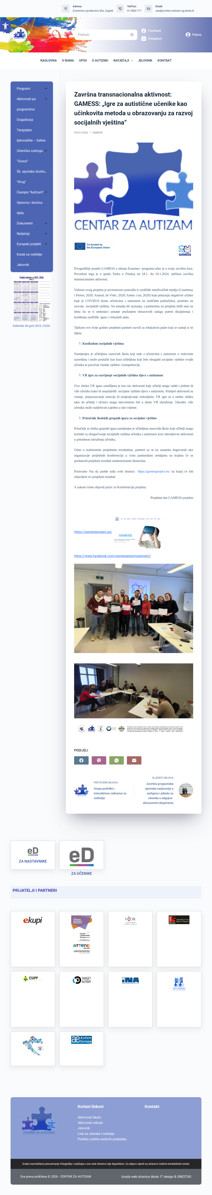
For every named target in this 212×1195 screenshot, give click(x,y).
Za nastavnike (33, 861)
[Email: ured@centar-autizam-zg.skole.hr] (148, 9)
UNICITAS (184, 1177)
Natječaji (121, 60)
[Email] (134, 760)
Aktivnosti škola (89, 1117)
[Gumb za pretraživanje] (132, 35)
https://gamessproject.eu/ (154, 471)
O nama (68, 60)
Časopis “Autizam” (30, 192)
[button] (5, 26)
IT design (166, 1177)
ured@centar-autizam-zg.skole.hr (174, 10)
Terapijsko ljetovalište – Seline (31, 135)
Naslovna (48, 60)
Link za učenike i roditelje (96, 1134)
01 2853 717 (134, 10)
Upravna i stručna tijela (29, 208)
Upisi (83, 60)
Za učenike (81, 873)
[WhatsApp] (116, 760)
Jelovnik (145, 60)
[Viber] (99, 760)
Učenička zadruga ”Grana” (30, 156)
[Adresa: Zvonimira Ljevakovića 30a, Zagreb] (66, 9)
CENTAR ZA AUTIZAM (75, 1176)
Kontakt (165, 60)
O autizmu (100, 60)
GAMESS (97, 132)
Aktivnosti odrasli (90, 1123)
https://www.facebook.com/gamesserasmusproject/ (112, 556)
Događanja (25, 120)
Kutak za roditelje (29, 254)
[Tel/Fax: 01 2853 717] (120, 9)
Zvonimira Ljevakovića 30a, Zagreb (93, 10)
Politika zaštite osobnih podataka (102, 1139)
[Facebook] (81, 760)
